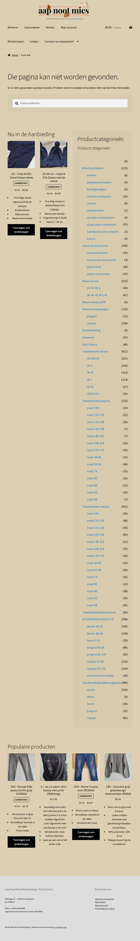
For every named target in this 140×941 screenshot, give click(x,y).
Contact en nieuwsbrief (59, 41)
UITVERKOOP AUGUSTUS (98, 619)
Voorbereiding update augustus (101, 682)
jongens (92, 316)
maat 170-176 (95, 450)
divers (90, 697)
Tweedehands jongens (96, 401)
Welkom (13, 27)
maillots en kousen (99, 196)
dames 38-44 (95, 633)
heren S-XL (93, 640)
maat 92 (92, 492)
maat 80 (92, 478)
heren (90, 704)
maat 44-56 (94, 457)
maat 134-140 (95, 429)
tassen (91, 238)
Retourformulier (101, 905)
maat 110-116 (95, 415)
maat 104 (93, 408)
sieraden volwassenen (100, 217)
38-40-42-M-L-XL (97, 295)
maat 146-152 (95, 436)
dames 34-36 (95, 626)
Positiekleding (91, 330)
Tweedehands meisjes (95, 506)
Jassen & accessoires (95, 245)
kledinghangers (96, 189)
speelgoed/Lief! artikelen (102, 231)
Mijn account (69, 27)
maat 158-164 (95, 443)
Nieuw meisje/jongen (95, 309)
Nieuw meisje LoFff (93, 302)
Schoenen (88, 337)
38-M (90, 372)
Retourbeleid (100, 902)
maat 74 (92, 471)
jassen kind (94, 267)
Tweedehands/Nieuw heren (99, 612)
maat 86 (92, 485)
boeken (91, 175)
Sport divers (89, 344)
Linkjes (34, 41)
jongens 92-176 (96, 654)
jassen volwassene (98, 274)
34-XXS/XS (93, 358)
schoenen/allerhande (100, 675)
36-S (89, 365)
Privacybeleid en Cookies (105, 908)
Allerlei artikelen (92, 168)
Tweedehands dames (95, 351)
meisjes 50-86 (95, 661)
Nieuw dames (90, 281)
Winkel (50, 27)
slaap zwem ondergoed (101, 224)
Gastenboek (32, 27)
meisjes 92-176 (96, 668)
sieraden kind (95, 210)
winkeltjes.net (61, 927)
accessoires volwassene (101, 260)
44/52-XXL (93, 393)
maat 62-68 (94, 464)
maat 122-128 (95, 422)
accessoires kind (97, 253)
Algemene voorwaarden (104, 899)
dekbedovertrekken (99, 182)
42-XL (90, 387)
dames (91, 690)
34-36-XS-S (93, 288)
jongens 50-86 (95, 647)
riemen (91, 203)
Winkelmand (15, 41)
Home (15, 55)
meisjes (91, 323)
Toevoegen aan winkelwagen (21, 230)
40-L (89, 379)
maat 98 (92, 499)
